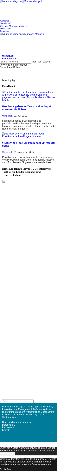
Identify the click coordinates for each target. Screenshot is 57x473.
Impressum (5, 31)
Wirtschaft (4, 20)
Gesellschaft (5, 23)
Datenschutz (5, 28)
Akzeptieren (7, 453)
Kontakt (6, 430)
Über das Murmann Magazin (13, 26)
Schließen (5, 469)
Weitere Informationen (42, 450)
